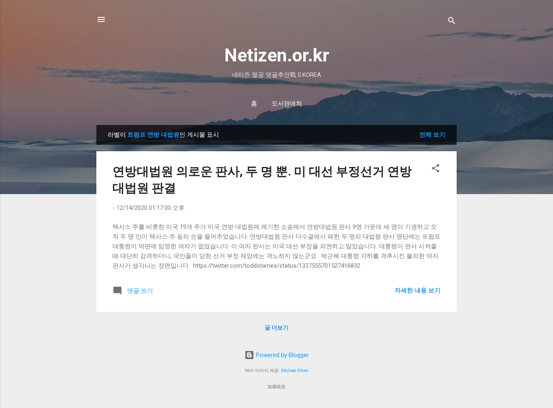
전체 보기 (432, 134)
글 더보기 (277, 327)
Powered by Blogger (281, 355)
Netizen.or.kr (276, 55)
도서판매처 (287, 103)
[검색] (452, 22)
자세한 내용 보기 (417, 290)
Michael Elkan (294, 370)
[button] (435, 169)
